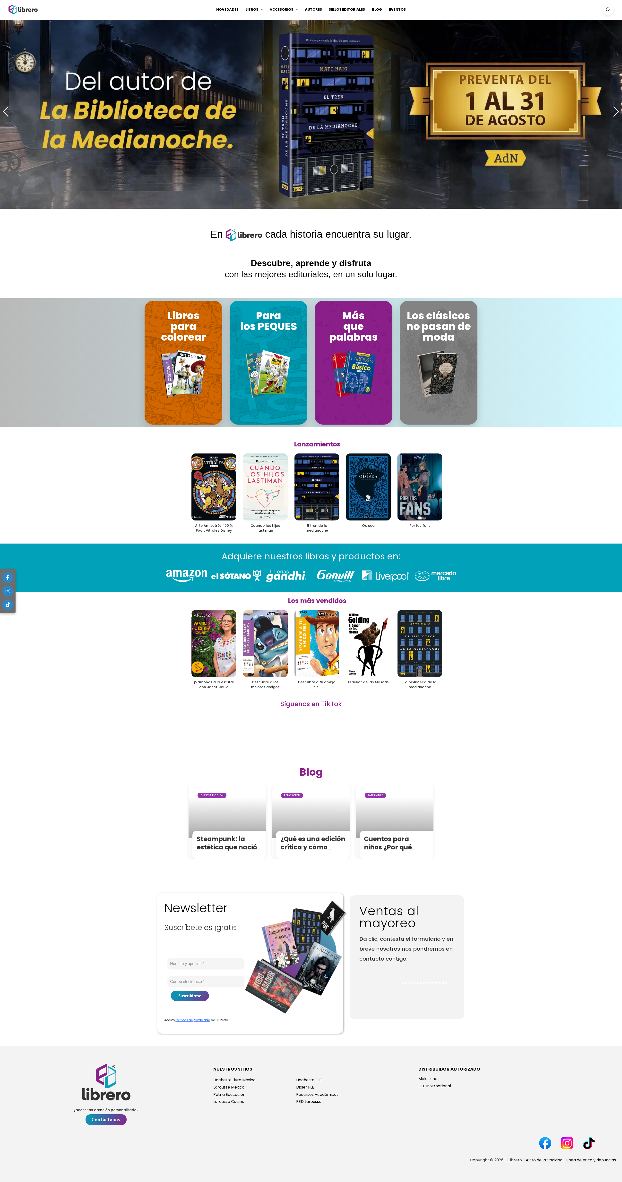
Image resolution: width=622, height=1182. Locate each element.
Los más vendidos (317, 600)
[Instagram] (7, 591)
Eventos (397, 9)
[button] (260, 9)
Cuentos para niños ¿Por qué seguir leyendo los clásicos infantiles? (396, 851)
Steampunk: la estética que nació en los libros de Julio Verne (230, 851)
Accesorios (281, 9)
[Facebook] (7, 577)
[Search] (607, 9)
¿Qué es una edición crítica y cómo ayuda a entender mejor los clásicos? (312, 851)
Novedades (227, 9)
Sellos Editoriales (347, 9)
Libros (252, 9)
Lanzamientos (317, 444)
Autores (313, 9)
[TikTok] (7, 604)
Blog (377, 9)
